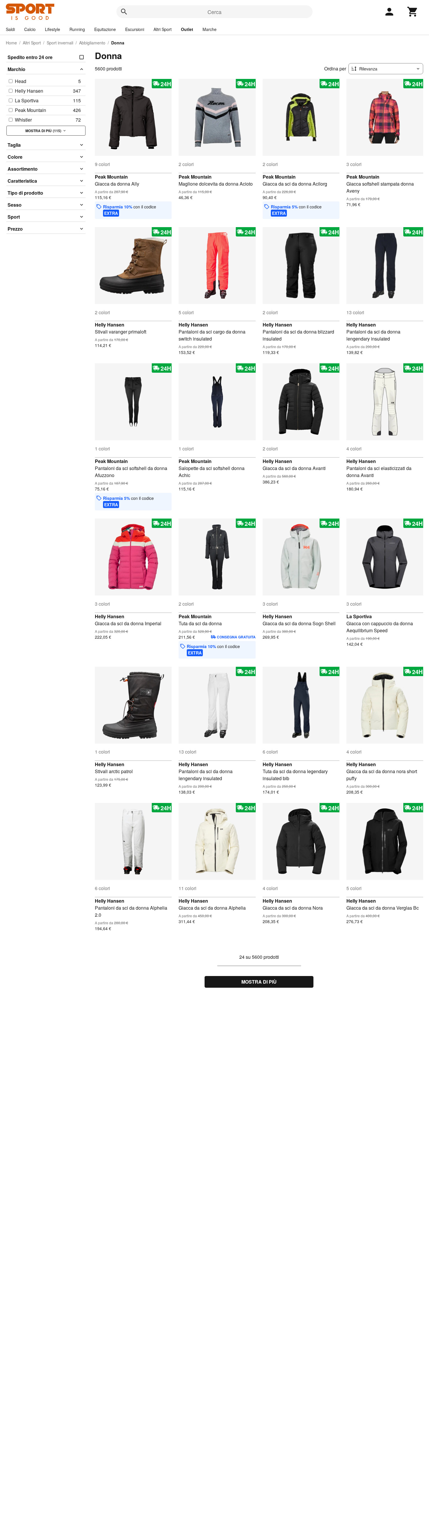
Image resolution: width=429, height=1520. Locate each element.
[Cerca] (124, 11)
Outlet (187, 29)
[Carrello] (412, 12)
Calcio (30, 29)
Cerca (214, 11)
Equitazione (105, 29)
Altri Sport (163, 29)
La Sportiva (359, 616)
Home (11, 43)
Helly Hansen (109, 324)
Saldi (10, 29)
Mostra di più (259, 981)
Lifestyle (52, 29)
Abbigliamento (92, 43)
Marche (210, 29)
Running (77, 29)
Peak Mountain (111, 176)
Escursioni (134, 29)
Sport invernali (60, 43)
